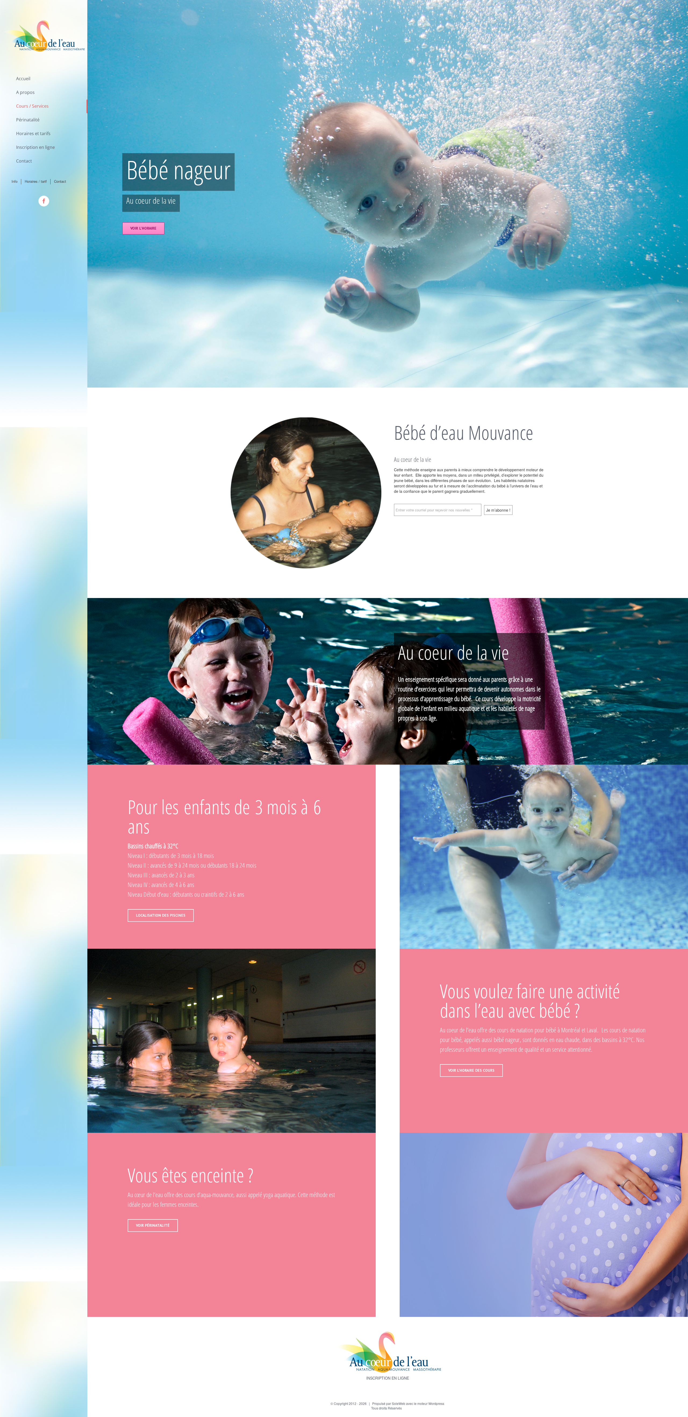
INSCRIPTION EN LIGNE (387, 1378)
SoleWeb (398, 1403)
